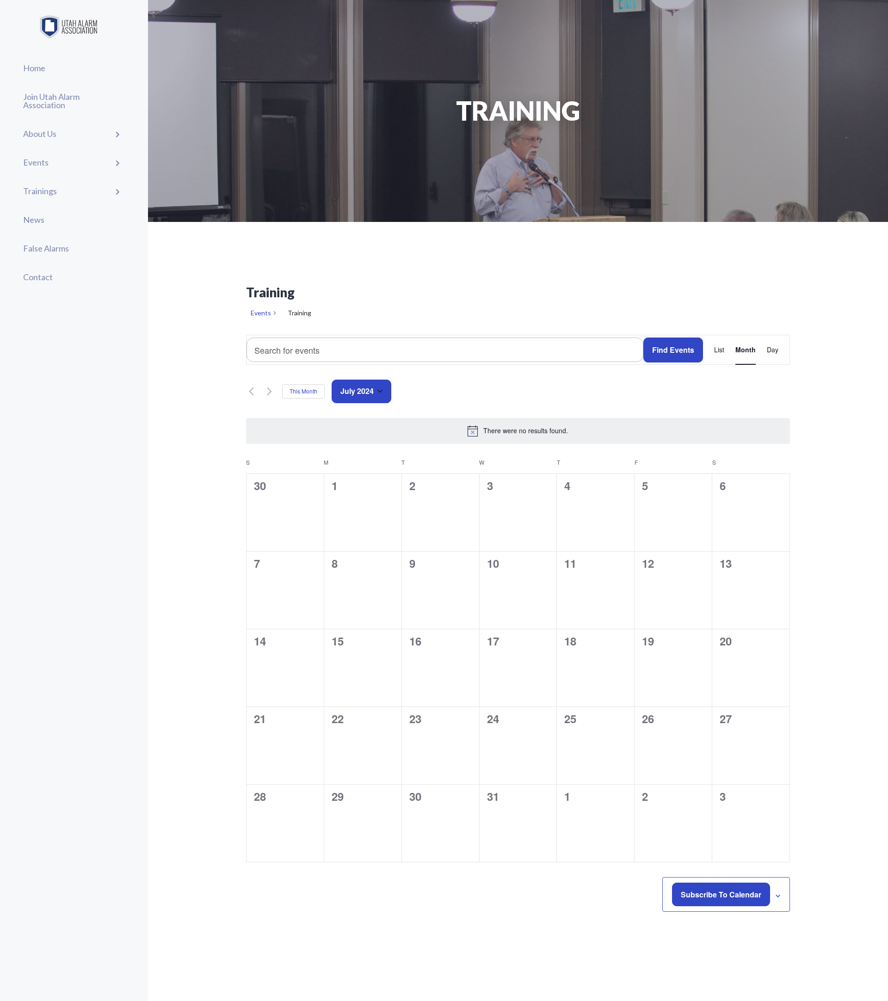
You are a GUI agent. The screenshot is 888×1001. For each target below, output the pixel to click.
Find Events (673, 349)
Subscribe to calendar (721, 894)
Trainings (40, 191)
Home (34, 68)
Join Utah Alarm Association (51, 101)
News (33, 220)
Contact (38, 277)
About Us (39, 134)
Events (36, 162)
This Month (303, 391)
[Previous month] (251, 391)
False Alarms (46, 248)
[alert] (518, 431)
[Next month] (269, 391)
